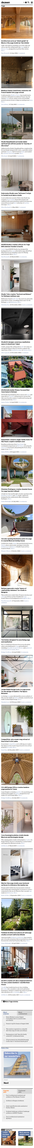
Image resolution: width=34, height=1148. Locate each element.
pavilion (19, 792)
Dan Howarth (5, 53)
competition (12, 744)
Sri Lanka (9, 747)
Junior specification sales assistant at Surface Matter (16, 1106)
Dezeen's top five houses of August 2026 (17, 1023)
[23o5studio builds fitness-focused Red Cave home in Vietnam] (17, 372)
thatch (3, 545)
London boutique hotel (5, 1134)
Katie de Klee (5, 895)
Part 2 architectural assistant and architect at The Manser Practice (15, 1096)
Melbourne (13, 302)
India (23, 151)
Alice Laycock (5, 352)
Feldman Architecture (17, 937)
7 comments (20, 156)
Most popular (6, 1013)
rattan (3, 596)
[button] (28, 2)
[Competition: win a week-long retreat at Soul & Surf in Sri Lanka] (17, 722)
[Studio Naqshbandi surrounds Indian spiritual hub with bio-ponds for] (17, 124)
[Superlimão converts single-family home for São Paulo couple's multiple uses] (17, 422)
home (28, 394)
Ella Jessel (4, 156)
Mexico (13, 547)
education (9, 151)
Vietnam (11, 396)
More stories (11, 1001)
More (3, 50)
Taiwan (25, 350)
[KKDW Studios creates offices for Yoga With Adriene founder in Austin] (17, 227)
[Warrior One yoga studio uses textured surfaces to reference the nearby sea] (17, 865)
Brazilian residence (6, 495)
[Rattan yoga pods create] (17, 571)
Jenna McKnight (6, 501)
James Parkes (5, 402)
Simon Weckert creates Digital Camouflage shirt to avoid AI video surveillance (16, 1017)
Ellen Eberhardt (6, 207)
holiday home (5, 547)
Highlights (8, 1130)
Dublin (16, 698)
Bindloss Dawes (15, 95)
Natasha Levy (5, 702)
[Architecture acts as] (17, 23)
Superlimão (20, 444)
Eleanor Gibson (5, 551)
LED (22, 347)
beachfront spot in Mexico (15, 648)
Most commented (22, 1013)
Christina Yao (5, 305)
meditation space (17, 350)
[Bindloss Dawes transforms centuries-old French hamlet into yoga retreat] (17, 73)
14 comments (23, 402)
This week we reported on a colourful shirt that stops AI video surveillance (16, 1029)
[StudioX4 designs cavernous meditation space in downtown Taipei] (17, 324)
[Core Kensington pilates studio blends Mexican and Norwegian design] (17, 817)
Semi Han (4, 750)
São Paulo (20, 446)
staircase (3, 447)
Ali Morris (4, 846)
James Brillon (5, 452)
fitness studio (11, 199)
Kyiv (15, 203)
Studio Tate (15, 299)
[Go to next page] (26, 2)
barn (31, 100)
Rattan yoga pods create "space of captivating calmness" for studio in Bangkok (13, 590)
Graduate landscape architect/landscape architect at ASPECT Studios (17, 1112)
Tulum (17, 793)
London (28, 840)
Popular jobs (6, 1091)
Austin (3, 249)
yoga (22, 47)
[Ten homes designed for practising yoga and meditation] (17, 622)
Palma (15, 543)
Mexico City (4, 49)
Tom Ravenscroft (6, 601)
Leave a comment (27, 305)
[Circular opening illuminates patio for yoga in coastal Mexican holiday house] (17, 521)
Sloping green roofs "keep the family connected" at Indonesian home (16, 1035)
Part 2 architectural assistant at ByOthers (15, 1117)
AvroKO (3, 987)
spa (8, 302)
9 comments (23, 798)
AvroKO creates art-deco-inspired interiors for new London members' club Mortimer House (16, 982)
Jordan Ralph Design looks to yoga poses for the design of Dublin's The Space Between (15, 691)
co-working (16, 992)
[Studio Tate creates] (17, 276)
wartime (26, 203)
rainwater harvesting (9, 153)
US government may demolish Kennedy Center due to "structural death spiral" (17, 1040)
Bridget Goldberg (6, 652)
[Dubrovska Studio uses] (17, 176)
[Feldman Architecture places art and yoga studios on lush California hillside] (17, 915)
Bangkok (24, 598)
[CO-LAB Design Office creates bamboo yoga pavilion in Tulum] (17, 769)
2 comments (23, 257)
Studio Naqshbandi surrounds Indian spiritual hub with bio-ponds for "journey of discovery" (16, 143)
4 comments (21, 104)
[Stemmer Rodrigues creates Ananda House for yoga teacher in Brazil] (17, 471)
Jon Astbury (4, 104)
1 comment (22, 53)
